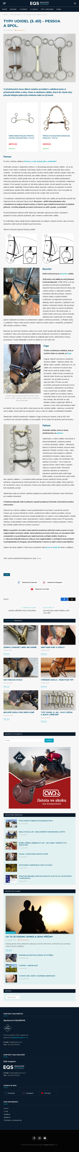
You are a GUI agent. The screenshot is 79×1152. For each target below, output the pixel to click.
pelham (59, 433)
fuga (69, 353)
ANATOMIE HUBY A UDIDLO (53, 647)
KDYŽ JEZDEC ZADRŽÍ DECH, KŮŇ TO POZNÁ (35, 865)
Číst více (6, 654)
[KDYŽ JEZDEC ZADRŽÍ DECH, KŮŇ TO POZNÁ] (11, 868)
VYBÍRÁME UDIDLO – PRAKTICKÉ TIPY (57, 680)
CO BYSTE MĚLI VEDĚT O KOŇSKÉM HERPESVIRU (37, 976)
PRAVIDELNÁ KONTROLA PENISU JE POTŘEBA (36, 955)
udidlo (7, 574)
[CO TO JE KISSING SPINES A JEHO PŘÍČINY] (39, 915)
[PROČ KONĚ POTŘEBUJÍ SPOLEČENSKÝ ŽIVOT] (11, 823)
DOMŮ (4, 9)
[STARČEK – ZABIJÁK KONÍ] (11, 968)
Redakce (7, 1114)
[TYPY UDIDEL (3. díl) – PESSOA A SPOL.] (39, 58)
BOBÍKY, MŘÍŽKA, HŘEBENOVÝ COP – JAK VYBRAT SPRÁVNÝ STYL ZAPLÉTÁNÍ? (43, 844)
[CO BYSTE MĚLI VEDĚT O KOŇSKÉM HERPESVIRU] (11, 978)
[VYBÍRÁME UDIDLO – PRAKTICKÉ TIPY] (58, 667)
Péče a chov (10, 932)
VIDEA (58, 9)
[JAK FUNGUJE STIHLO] (20, 667)
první (47, 547)
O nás (6, 1111)
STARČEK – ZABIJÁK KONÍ (28, 965)
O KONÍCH (23, 9)
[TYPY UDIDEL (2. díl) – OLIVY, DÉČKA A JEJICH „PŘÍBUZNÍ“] (58, 700)
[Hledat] (75, 3)
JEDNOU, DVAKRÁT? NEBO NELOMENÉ (20, 647)
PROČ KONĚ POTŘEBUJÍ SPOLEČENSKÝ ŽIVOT (36, 821)
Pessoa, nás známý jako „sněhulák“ (40, 161)
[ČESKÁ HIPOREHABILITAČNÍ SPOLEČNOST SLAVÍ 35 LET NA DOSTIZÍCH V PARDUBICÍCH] (11, 879)
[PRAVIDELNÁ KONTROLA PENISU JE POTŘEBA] (11, 958)
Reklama (7, 1117)
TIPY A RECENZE (47, 9)
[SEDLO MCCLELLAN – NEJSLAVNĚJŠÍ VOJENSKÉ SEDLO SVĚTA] (11, 834)
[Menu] (4, 3)
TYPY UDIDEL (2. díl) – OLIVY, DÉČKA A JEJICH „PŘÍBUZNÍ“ (56, 713)
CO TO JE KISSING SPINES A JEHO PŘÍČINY (29, 936)
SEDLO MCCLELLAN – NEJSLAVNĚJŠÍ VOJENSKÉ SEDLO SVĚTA (42, 832)
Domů (6, 1108)
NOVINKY (13, 9)
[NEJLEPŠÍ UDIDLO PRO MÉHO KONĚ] (20, 700)
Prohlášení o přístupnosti (13, 1120)
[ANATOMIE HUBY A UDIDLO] (58, 635)
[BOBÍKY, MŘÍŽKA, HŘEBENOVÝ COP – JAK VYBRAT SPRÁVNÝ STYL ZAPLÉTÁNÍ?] (11, 846)
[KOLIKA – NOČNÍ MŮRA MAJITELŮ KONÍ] (11, 857)
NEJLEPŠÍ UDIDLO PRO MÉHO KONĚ (18, 712)
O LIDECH (34, 9)
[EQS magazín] (39, 3)
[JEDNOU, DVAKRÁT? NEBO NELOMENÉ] (20, 635)
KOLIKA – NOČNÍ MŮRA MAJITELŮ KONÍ (33, 854)
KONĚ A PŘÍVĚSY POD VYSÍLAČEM (22, 611)
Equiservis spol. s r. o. (20, 1037)
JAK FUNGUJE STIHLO (13, 680)
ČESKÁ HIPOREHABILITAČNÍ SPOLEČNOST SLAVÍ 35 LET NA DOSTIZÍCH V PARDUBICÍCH (45, 877)
